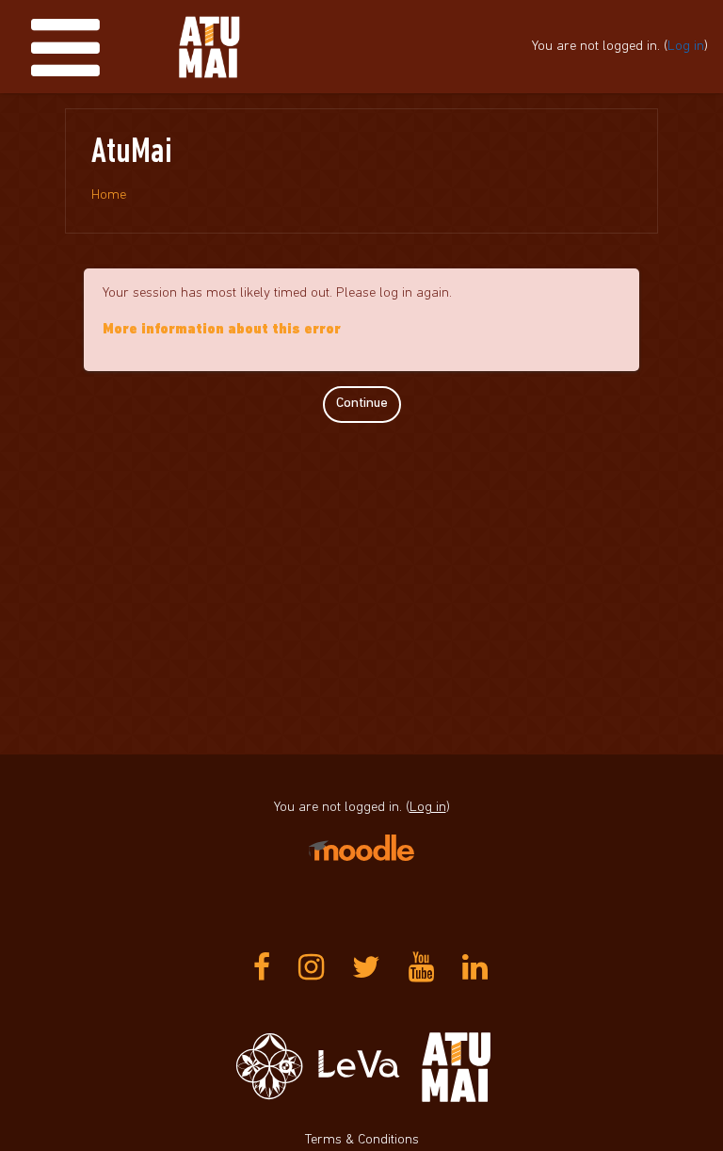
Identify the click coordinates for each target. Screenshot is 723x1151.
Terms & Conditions (362, 1140)
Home (108, 195)
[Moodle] (361, 847)
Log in (685, 47)
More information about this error (222, 330)
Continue (362, 404)
